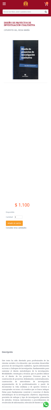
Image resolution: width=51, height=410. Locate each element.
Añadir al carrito (14, 223)
